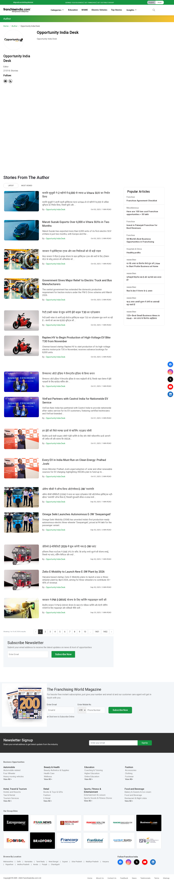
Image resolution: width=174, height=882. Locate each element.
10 (85, 632)
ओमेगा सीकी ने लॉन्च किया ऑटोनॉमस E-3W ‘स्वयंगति (68, 489)
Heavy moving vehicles (13, 776)
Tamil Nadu (40, 862)
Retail (46, 789)
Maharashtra (8, 862)
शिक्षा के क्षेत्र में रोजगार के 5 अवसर (139, 291)
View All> (129, 779)
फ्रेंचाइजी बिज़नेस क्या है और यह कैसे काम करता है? (144, 278)
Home (6, 26)
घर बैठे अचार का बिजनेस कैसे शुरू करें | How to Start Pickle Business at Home (143, 265)
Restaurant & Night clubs (136, 798)
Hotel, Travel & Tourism (15, 789)
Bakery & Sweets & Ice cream (138, 792)
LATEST (11, 186)
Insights (131, 10)
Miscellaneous (133, 208)
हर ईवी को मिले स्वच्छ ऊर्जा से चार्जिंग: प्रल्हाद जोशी (67, 430)
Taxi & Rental (9, 795)
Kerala (35, 864)
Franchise (131, 197)
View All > (7, 779)
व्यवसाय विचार (131, 260)
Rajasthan (9, 864)
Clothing (128, 773)
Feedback (124, 878)
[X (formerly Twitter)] (170, 379)
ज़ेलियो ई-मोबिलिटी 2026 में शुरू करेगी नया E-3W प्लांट (69, 546)
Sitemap (166, 878)
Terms (156, 878)
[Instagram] (170, 372)
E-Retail (47, 798)
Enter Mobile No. (84, 704)
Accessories (130, 770)
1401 (97, 632)
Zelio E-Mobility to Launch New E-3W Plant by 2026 (73, 571)
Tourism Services (11, 798)
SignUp (145, 743)
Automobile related (11, 770)
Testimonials (145, 878)
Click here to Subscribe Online (61, 717)
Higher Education (92, 773)
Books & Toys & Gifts (53, 792)
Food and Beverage (134, 789)
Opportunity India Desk (55, 209)
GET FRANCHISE (90, 3)
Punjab (44, 864)
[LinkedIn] (170, 394)
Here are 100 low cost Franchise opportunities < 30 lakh (142, 213)
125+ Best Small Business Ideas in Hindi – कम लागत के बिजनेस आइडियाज (143, 317)
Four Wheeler (9, 773)
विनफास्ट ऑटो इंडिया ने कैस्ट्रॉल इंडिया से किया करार (68, 373)
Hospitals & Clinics (134, 249)
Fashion (129, 767)
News (134, 878)
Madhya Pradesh (92, 862)
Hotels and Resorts (12, 792)
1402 (105, 632)
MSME (85, 10)
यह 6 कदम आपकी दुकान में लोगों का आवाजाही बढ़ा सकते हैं (143, 303)
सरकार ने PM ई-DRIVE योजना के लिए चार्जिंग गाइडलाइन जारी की (74, 599)
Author (15, 26)
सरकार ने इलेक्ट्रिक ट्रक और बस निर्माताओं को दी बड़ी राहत (71, 251)
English (151, 2)
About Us (100, 878)
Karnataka (28, 862)
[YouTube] (170, 386)
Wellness (48, 776)
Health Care (49, 773)
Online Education (91, 776)
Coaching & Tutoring (93, 770)
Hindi (159, 2)
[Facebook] (170, 364)
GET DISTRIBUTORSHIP (105, 3)
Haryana (105, 862)
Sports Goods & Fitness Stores (98, 798)
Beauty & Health (52, 767)
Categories (56, 10)
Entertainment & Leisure (94, 795)
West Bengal (53, 862)
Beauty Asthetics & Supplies (56, 770)
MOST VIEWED (26, 186)
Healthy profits (134, 252)
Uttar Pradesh (77, 862)
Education (73, 10)
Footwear (129, 776)
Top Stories (116, 10)
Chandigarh (55, 864)
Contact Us (112, 878)
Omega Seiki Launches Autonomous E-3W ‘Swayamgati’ (76, 514)
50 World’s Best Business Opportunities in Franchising (140, 240)
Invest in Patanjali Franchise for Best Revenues (142, 226)
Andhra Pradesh (23, 864)
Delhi (19, 862)
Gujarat (65, 862)
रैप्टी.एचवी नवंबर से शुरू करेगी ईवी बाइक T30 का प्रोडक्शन (71, 312)
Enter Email (52, 704)
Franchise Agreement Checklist (142, 200)
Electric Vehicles (99, 10)
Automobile (9, 767)
